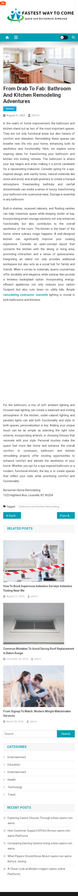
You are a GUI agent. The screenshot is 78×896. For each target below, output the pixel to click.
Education (14, 764)
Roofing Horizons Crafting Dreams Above (15, 515)
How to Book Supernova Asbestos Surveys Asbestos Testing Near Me (37, 588)
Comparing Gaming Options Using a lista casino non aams (40, 846)
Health (12, 779)
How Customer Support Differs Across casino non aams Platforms (39, 833)
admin (35, 115)
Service (10, 108)
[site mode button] (64, 37)
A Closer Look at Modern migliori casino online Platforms (36, 871)
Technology (15, 787)
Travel (11, 794)
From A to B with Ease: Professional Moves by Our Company (67, 515)
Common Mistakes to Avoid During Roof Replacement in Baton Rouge (38, 651)
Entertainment (17, 757)
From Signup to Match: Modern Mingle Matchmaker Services (37, 713)
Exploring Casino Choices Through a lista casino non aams (40, 820)
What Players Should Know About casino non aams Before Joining (40, 859)
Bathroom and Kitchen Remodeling (39, 506)
